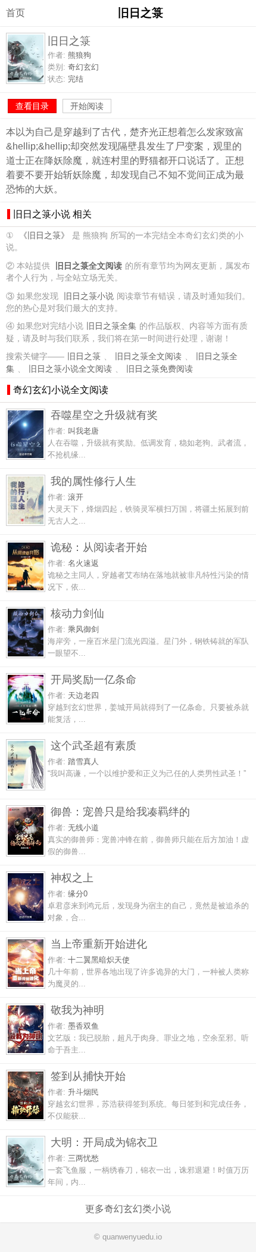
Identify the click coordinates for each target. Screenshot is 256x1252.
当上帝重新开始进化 (99, 944)
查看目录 (32, 106)
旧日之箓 (84, 356)
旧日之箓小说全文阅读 (70, 369)
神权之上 (72, 877)
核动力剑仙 (77, 613)
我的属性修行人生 (93, 481)
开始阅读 (87, 106)
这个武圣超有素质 (93, 745)
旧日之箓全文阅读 (148, 356)
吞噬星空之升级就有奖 (104, 415)
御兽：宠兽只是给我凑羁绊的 (120, 811)
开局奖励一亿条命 (93, 679)
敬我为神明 (77, 1010)
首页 (15, 13)
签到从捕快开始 (88, 1076)
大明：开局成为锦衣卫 (104, 1142)
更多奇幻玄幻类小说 (128, 1209)
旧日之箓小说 (89, 296)
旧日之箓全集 (111, 326)
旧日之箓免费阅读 (159, 369)
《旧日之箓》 (44, 235)
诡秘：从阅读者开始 (99, 547)
